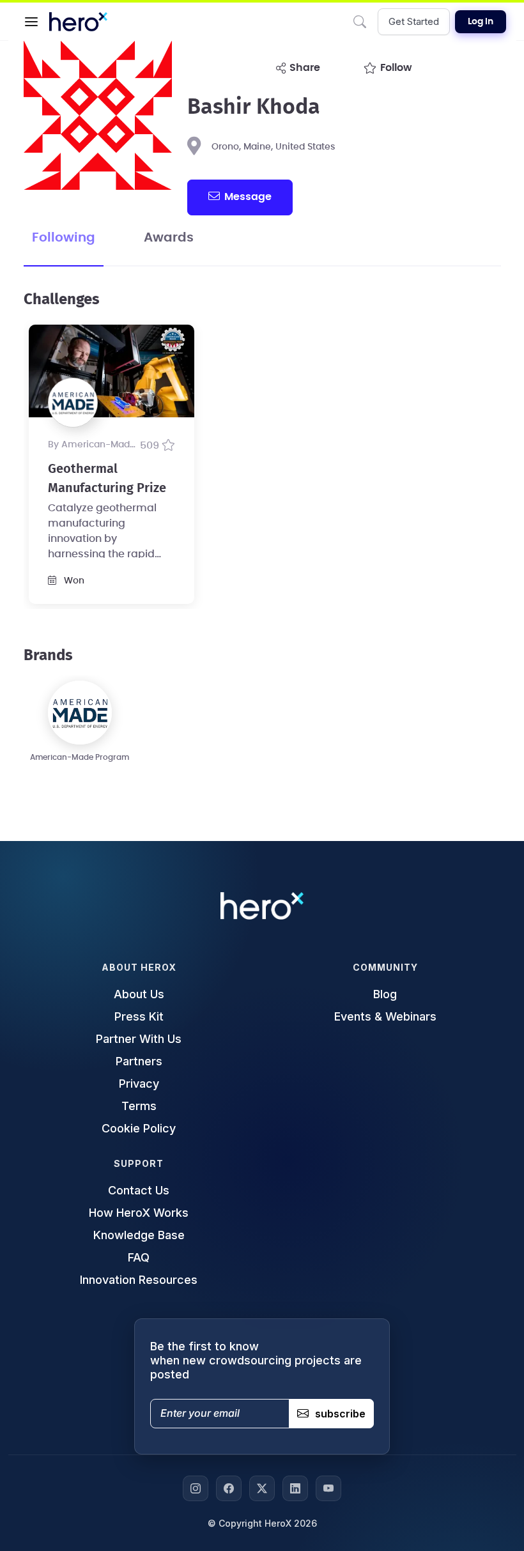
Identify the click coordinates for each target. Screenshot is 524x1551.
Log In (480, 21)
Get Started (414, 21)
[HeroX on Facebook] (229, 1488)
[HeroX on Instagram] (195, 1488)
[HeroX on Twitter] (262, 1488)
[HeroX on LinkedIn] (295, 1488)
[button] (31, 22)
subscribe (340, 1413)
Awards (169, 237)
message (248, 197)
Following (63, 237)
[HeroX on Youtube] (328, 1488)
